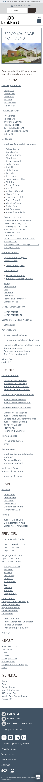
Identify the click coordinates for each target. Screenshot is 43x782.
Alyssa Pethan (13, 194)
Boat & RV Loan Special (15, 354)
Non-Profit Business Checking (17, 389)
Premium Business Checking (17, 386)
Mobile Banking (11, 270)
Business (5, 515)
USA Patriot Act (9, 693)
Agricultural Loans (12, 460)
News (4, 667)
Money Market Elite (13, 315)
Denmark (8, 578)
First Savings (9, 116)
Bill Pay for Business (13, 425)
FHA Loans (9, 235)
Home (4, 681)
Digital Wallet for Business (16, 526)
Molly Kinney (12, 170)
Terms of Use (8, 754)
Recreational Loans (13, 348)
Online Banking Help (15, 265)
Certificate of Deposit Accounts (17, 320)
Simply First (9, 90)
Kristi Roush (11, 188)
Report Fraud (10, 550)
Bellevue (8, 572)
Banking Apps (14, 718)
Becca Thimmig (13, 200)
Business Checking (10, 375)
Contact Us (7, 699)
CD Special (9, 325)
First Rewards (10, 103)
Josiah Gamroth (13, 161)
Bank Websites (26, 777)
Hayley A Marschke (15, 179)
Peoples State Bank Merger (15, 664)
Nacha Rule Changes (14, 431)
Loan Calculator (11, 619)
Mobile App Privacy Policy (14, 696)
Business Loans (8, 449)
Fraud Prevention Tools (14, 544)
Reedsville (8, 590)
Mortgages (7, 139)
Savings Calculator (13, 625)
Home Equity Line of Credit (17, 226)
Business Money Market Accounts (18, 394)
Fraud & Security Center (13, 539)
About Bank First (9, 646)
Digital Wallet (10, 504)
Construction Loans (13, 217)
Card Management (13, 507)
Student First (9, 93)
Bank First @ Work (10, 468)
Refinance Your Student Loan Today (23, 340)
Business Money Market (15, 399)
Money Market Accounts (14, 307)
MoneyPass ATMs (12, 510)
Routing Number (9, 658)
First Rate (8, 100)
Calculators (7, 614)
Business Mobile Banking (15, 422)
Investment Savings (13, 122)
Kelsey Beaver (12, 149)
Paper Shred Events (11, 607)
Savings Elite (9, 119)
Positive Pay (9, 428)
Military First (9, 106)
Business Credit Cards (14, 520)
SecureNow (9, 296)
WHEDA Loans (10, 241)
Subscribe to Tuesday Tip (19, 723)
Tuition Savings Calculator (16, 628)
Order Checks (8, 598)
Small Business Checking (15, 380)
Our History (7, 649)
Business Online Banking (15, 416)
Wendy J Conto (13, 155)
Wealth (5, 684)
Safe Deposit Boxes (11, 604)
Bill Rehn (10, 182)
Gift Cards (9, 501)
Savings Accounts (10, 111)
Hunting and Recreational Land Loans (22, 345)
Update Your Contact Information (20, 419)
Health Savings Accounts (16, 131)
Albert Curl (11, 158)
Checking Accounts (11, 85)
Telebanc (8, 293)
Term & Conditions (10, 690)
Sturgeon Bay (10, 593)
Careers (5, 655)
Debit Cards (9, 494)
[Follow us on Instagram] (24, 738)
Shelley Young (12, 206)
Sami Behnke (12, 152)
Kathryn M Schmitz (15, 191)
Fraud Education (12, 547)
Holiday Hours (8, 661)
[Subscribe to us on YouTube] (11, 738)
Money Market (11, 312)
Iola (5, 584)
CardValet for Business (14, 523)
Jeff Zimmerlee (13, 209)
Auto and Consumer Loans (17, 351)
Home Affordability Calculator (18, 622)
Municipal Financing (13, 463)
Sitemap (6, 765)
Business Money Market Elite (17, 403)
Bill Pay (7, 283)
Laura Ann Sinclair (14, 197)
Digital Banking (11, 302)
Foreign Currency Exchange (15, 601)
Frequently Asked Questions (19, 278)
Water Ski (6, 633)
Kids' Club (8, 134)
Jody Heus (11, 167)
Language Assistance (12, 555)
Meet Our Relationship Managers (20, 144)
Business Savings (9, 436)
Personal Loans (9, 330)
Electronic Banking (10, 252)
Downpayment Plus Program (18, 220)
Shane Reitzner (13, 185)
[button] (38, 777)
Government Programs (15, 223)
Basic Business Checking (15, 383)
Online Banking (11, 260)
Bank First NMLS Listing (14, 229)
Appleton (8, 569)
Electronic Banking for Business (16, 408)
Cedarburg (9, 575)
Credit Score (10, 286)
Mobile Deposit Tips (15, 275)
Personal (6, 489)
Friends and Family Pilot (15, 299)
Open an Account (10, 558)
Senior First (9, 97)
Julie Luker (11, 176)
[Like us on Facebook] (5, 738)
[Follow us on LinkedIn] (18, 738)
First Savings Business (13, 441)
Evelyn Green (12, 164)
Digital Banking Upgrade (15, 257)
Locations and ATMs (11, 561)
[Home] (10, 20)
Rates (4, 652)
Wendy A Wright (13, 203)
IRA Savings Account (14, 128)
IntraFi (7, 444)
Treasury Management (12, 471)
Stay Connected (10, 610)
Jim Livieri (10, 173)
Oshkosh (8, 587)
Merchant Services (13, 476)
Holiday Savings (11, 125)
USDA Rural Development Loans (19, 238)
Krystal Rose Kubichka (16, 212)
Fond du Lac (10, 581)
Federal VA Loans (12, 232)
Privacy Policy (8, 687)
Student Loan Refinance (15, 335)
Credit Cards (10, 498)
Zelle (6, 290)
